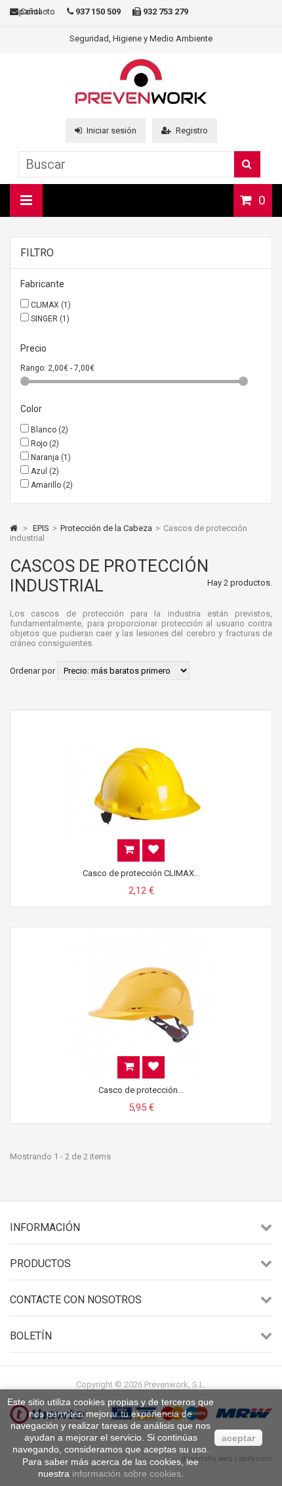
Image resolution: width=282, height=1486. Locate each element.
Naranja (51, 457)
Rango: (34, 368)
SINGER (50, 318)
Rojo (45, 443)
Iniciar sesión (111, 130)
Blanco (49, 429)
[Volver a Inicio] (14, 528)
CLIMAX (51, 305)
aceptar (238, 1438)
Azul (45, 471)
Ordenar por (32, 671)
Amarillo (52, 485)
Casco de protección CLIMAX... (141, 873)
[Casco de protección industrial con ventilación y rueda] (141, 939)
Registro (192, 130)
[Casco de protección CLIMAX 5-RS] (141, 722)
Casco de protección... (141, 1090)
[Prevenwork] (141, 101)
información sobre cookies (126, 1473)
